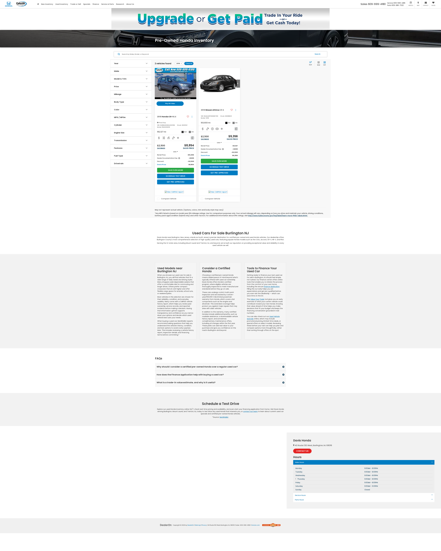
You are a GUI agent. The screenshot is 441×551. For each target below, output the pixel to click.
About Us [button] (130, 4)
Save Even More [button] (175, 170)
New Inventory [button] (47, 4)
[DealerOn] (166, 525)
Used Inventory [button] (61, 4)
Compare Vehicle (168, 199)
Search (317, 54)
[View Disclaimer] (178, 137)
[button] (194, 84)
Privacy (204, 525)
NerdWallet (224, 417)
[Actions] (192, 117)
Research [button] (120, 4)
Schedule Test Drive (175, 176)
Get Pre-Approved (175, 182)
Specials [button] (86, 4)
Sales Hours (299, 462)
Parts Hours (299, 500)
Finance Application (272, 286)
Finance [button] (96, 4)
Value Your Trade (257, 299)
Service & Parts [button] (107, 4)
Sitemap (198, 525)
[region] (175, 160)
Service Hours (300, 495)
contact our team (250, 411)
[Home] (38, 4)
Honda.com (256, 525)
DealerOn (190, 525)
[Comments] (192, 137)
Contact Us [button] (302, 451)
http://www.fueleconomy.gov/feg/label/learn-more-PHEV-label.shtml (278, 215)
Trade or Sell (75, 4)
